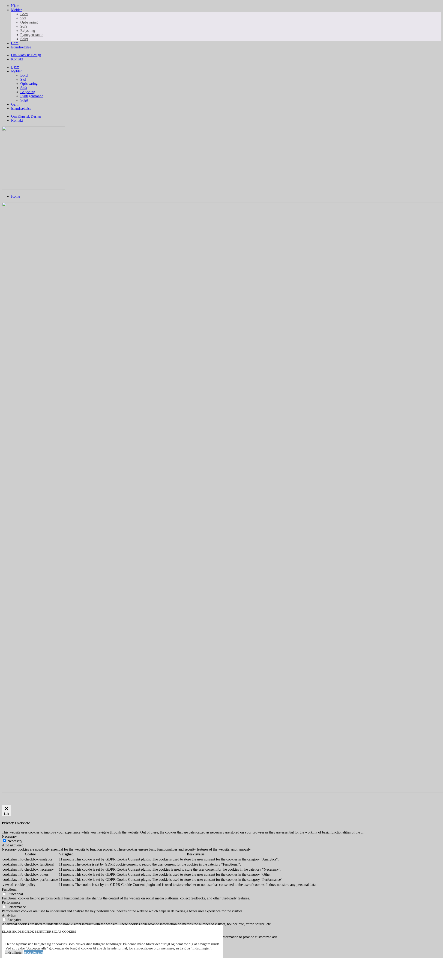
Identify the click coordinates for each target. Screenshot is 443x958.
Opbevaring (29, 22)
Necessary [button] (9, 836)
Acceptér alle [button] (33, 952)
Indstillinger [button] (14, 952)
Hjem (15, 6)
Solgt (24, 39)
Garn (14, 43)
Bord (24, 14)
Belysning (27, 31)
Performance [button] (11, 902)
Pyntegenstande (31, 35)
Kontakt (17, 59)
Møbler (16, 10)
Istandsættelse (21, 47)
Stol (23, 18)
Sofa (23, 26)
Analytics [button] (9, 915)
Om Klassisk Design (26, 55)
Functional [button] (9, 889)
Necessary (14, 841)
